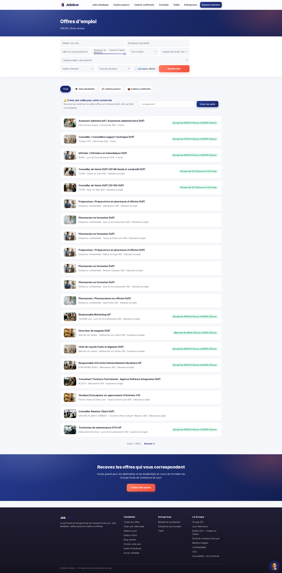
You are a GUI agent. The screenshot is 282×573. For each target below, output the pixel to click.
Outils (176, 4)
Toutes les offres (132, 522)
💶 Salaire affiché (146, 69)
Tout (65, 89)
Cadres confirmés (144, 4)
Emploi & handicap (132, 548)
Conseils (164, 4)
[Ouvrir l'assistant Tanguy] (274, 565)
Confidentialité (199, 547)
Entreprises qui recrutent (169, 526)
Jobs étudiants (100, 4)
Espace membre (211, 4)
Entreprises (190, 4)
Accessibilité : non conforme (205, 556)
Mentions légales (200, 543)
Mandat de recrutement (169, 522)
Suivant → (149, 443)
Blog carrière (130, 540)
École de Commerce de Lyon (206, 538)
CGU (194, 552)
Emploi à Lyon (130, 531)
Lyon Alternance (200, 526)
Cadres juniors (121, 4)
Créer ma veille (207, 104)
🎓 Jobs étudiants (84, 89)
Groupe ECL (198, 522)
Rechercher (174, 68)
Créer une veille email (134, 526)
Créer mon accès (141, 487)
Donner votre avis (132, 544)
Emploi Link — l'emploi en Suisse (204, 532)
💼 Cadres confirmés (139, 89)
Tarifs (161, 531)
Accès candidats (131, 553)
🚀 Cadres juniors (111, 89)
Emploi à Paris (130, 535)
